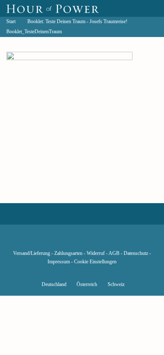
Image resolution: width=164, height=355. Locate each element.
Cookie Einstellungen (95, 262)
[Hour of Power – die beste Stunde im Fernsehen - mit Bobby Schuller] (52, 8)
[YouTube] (67, 241)
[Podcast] (110, 241)
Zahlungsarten (68, 253)
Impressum (59, 262)
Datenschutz (136, 253)
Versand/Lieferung (31, 253)
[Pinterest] (96, 241)
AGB (113, 253)
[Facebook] (39, 241)
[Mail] (125, 241)
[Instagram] (82, 241)
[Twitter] (53, 241)
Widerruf (96, 253)
